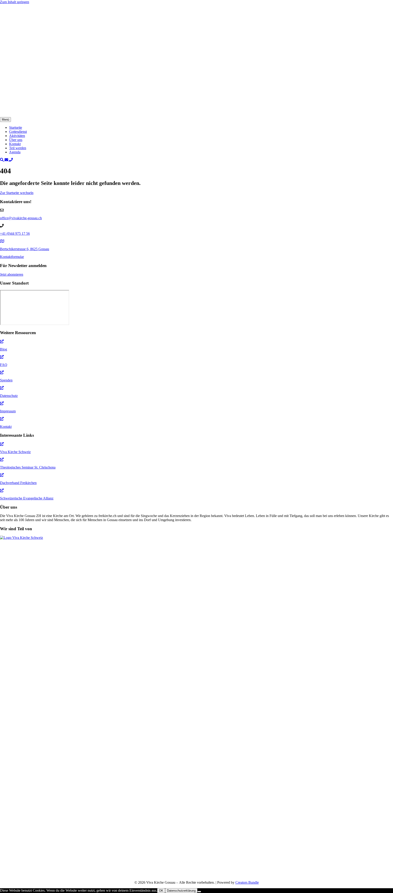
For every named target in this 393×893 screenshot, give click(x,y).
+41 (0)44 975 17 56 (15, 462)
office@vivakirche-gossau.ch (21, 446)
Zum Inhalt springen (14, 2)
